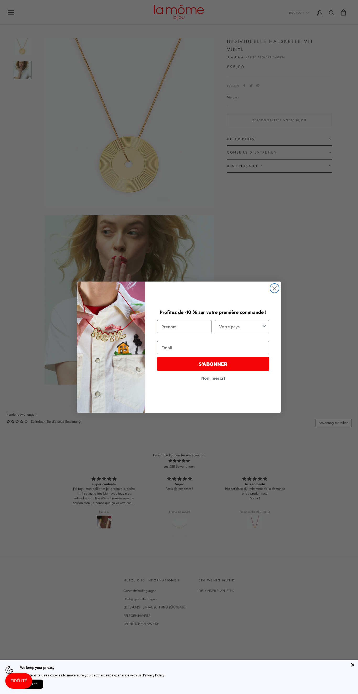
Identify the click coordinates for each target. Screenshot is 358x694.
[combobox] (240, 326)
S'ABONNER (213, 364)
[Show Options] (264, 326)
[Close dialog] (274, 288)
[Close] (352, 664)
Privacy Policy (153, 675)
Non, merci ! (213, 378)
